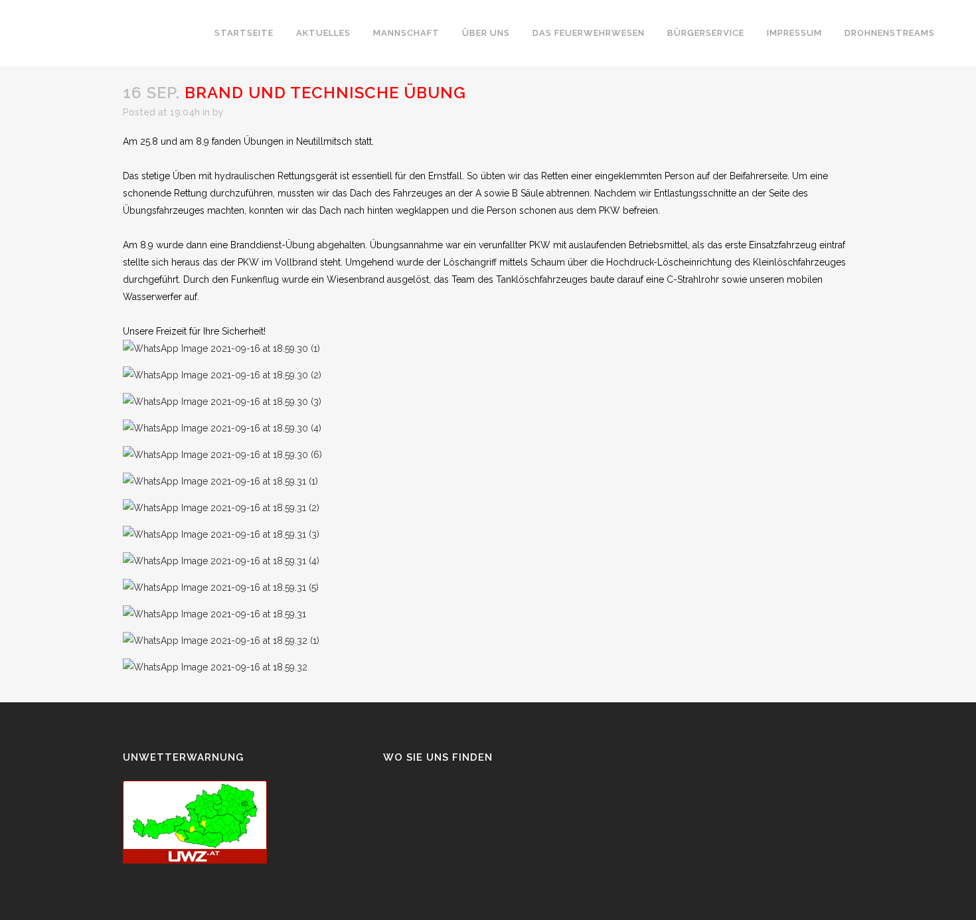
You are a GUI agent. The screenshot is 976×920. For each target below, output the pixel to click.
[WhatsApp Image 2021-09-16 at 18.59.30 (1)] (221, 348)
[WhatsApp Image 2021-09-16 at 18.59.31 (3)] (221, 534)
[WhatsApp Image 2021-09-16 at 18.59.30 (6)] (222, 454)
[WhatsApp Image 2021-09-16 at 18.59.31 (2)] (221, 507)
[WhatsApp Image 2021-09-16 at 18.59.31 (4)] (221, 561)
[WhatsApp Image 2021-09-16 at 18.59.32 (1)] (221, 640)
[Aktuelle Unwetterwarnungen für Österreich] (195, 860)
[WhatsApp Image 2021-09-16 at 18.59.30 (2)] (222, 375)
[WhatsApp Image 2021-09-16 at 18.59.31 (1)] (220, 481)
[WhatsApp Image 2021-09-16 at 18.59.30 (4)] (222, 428)
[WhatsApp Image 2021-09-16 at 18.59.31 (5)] (221, 587)
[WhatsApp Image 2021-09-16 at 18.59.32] (215, 667)
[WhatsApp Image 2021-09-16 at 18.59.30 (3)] (222, 401)
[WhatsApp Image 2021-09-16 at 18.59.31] (214, 614)
